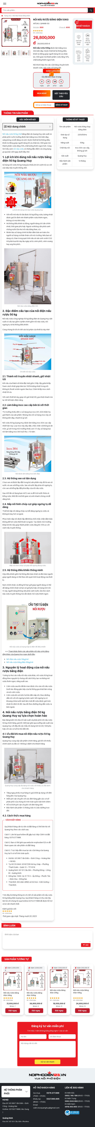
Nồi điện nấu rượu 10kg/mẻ (17, 659)
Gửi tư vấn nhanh (47, 1062)
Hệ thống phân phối (13, 1091)
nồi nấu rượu (18, 149)
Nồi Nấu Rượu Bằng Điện (21, 16)
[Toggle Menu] (4, 4)
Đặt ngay (12, 1010)
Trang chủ (7, 16)
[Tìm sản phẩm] (91, 10)
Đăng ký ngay (62, 105)
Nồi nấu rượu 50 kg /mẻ (12, 134)
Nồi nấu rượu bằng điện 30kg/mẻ (19, 662)
